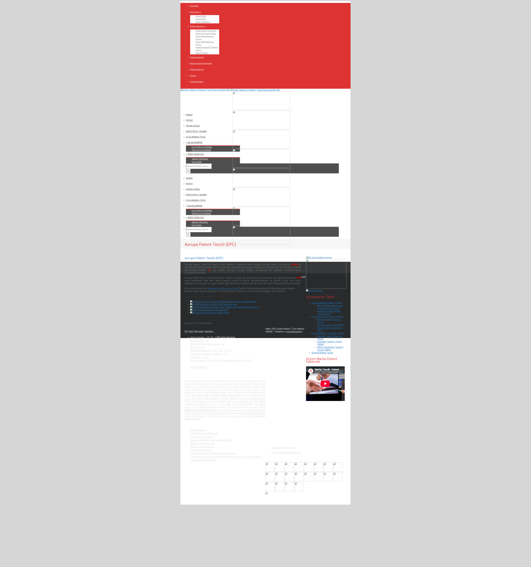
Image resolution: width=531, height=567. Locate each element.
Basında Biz (201, 19)
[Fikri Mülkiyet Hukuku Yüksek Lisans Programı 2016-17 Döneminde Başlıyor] (290, 480)
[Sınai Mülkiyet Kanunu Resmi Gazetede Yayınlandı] (328, 470)
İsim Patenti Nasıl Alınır (216, 389)
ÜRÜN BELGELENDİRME (201, 150)
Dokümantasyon (197, 57)
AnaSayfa (194, 6)
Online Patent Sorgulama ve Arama (212, 398)
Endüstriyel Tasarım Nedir (232, 381)
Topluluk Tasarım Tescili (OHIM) (240, 301)
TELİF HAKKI (197, 162)
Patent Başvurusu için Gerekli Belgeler (248, 398)
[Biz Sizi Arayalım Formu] (319, 257)
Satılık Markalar (196, 82)
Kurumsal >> (195, 12)
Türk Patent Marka (253, 413)
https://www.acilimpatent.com (286, 452)
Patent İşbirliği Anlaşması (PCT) (329, 329)
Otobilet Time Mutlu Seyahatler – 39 (208, 354)
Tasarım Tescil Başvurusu (197, 404)
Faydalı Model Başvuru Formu (225, 386)
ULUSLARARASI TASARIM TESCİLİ (328, 333)
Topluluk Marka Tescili (328, 308)
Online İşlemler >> (198, 26)
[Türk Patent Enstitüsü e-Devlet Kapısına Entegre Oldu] (280, 490)
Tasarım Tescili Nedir (220, 404)
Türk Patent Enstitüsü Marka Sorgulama (235, 410)
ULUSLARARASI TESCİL (196, 137)
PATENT (189, 120)
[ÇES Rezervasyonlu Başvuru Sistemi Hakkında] (309, 480)
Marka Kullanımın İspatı (201, 436)
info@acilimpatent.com (283, 447)
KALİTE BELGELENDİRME (202, 147)
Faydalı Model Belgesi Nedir (253, 386)
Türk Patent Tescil (216, 416)
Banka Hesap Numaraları (201, 63)
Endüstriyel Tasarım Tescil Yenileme (215, 384)
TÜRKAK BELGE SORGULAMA (204, 433)
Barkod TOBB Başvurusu (202, 443)
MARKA (189, 115)
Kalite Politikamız (203, 22)
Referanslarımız (197, 69)
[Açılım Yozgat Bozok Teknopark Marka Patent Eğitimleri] (270, 470)
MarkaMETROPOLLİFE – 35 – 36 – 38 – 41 (211, 350)
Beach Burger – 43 (199, 340)
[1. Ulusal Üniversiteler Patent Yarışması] (290, 470)
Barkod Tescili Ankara (201, 450)
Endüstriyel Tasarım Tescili (245, 384)
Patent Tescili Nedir (217, 401)
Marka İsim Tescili (236, 389)
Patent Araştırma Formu (206, 33)
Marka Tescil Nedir (250, 395)
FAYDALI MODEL (193, 126)
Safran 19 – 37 (197, 347)
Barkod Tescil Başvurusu (202, 446)
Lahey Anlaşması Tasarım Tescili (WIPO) (330, 348)
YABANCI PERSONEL (200, 159)
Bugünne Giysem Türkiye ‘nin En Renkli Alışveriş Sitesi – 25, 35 (221, 360)
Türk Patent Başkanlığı (242, 404)
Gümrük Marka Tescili (322, 352)
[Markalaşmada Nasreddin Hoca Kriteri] (280, 480)
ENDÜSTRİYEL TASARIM (196, 131)
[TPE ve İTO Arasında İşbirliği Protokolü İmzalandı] (299, 490)
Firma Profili (201, 16)
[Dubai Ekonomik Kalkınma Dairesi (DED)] (280, 470)
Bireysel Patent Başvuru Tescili (223, 288)
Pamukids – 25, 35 (199, 357)
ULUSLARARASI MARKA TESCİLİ (327, 302)
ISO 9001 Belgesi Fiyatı (226, 304)
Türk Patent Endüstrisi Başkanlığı (242, 407)
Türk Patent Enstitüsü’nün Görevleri (221, 413)
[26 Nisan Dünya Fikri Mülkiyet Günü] (328, 480)
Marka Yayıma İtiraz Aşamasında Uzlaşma (211, 440)
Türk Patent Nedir (195, 416)
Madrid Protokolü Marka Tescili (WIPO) (329, 312)
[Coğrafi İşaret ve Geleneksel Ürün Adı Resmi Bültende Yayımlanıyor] (309, 470)
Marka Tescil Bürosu (194, 395)
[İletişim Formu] (314, 290)
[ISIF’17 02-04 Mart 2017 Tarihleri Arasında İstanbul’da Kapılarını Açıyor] (319, 470)
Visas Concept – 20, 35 (201, 337)
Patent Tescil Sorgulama (196, 401)
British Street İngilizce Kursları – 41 (207, 344)
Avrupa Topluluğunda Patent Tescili (202, 381)
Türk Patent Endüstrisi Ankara (209, 407)
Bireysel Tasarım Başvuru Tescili (330, 337)
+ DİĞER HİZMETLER (195, 154)
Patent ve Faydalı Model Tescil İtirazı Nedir (246, 401)
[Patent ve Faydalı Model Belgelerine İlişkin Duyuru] (319, 480)
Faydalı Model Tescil (194, 389)
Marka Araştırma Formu (206, 31)
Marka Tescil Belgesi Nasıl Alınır (215, 392)
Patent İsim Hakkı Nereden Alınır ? (243, 307)
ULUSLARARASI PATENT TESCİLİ (327, 316)
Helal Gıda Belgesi (219, 310)
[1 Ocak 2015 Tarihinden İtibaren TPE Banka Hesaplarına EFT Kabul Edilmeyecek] (290, 490)
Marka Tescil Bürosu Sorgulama (223, 395)
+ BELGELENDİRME (194, 142)
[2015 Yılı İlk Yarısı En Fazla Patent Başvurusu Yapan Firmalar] (299, 480)
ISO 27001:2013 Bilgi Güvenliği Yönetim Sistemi (213, 453)
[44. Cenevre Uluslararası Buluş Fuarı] (270, 480)
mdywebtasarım (294, 331)
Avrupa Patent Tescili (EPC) (330, 325)
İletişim (193, 75)
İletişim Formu (202, 53)
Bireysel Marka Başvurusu (330, 305)
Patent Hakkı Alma (220, 312)
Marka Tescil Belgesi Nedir (250, 392)
